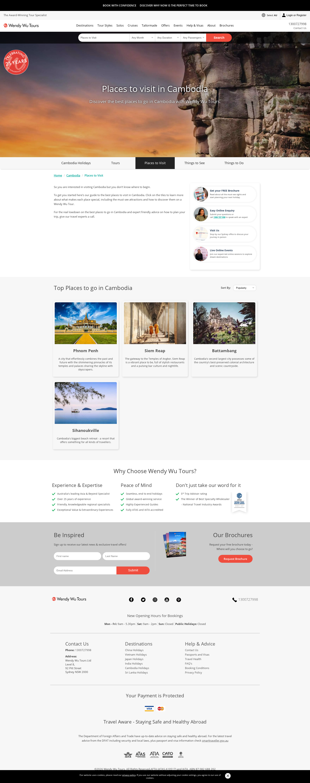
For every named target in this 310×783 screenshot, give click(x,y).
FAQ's (188, 663)
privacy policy (129, 775)
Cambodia (73, 175)
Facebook (131, 599)
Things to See (194, 163)
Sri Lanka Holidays (136, 672)
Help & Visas (195, 25)
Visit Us (214, 230)
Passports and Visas (197, 654)
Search (219, 37)
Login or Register (296, 15)
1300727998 (297, 24)
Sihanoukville (85, 430)
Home (58, 175)
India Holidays (134, 663)
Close (228, 776)
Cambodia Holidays (76, 163)
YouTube (167, 599)
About (211, 25)
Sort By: (226, 287)
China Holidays (134, 650)
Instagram (155, 599)
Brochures (227, 25)
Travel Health (193, 659)
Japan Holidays (134, 659)
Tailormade (149, 25)
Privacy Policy (193, 672)
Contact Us (299, 28)
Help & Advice (200, 644)
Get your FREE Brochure (224, 190)
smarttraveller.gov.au (215, 740)
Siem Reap (155, 350)
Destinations (84, 25)
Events (178, 25)
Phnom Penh (85, 350)
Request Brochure (235, 559)
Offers (165, 25)
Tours (115, 163)
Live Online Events (221, 250)
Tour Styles (104, 25)
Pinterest (178, 599)
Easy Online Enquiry (222, 210)
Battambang (224, 350)
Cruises (133, 25)
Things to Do (234, 163)
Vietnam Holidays (136, 654)
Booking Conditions (197, 668)
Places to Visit (155, 163)
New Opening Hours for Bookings (155, 615)
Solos (120, 25)
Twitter (143, 599)
